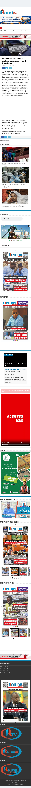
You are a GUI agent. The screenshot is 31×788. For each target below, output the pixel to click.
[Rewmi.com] (9, 12)
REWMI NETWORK (22, 780)
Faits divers (6, 30)
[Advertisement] (15, 107)
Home (2, 30)
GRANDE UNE (5, 140)
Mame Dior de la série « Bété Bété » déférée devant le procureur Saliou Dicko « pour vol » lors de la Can (14, 205)
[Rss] (12, 782)
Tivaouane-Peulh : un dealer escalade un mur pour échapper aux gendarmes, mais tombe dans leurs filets (14, 185)
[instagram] (18, 782)
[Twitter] (15, 782)
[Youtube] (16, 782)
